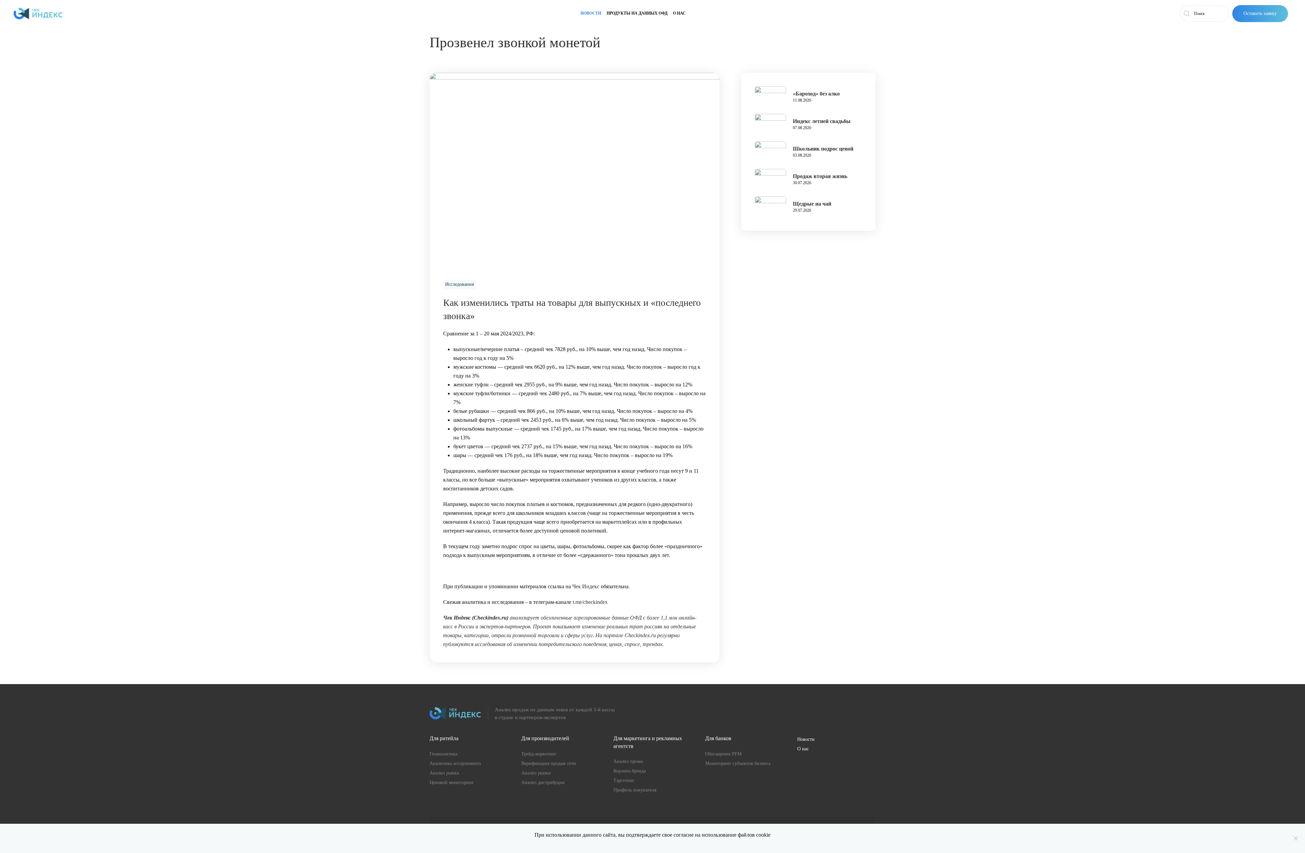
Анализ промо (628, 761)
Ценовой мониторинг (452, 782)
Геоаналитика (443, 753)
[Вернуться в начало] (38, 13)
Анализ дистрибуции (543, 782)
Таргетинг (623, 780)
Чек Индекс (585, 586)
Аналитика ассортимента (455, 763)
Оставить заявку (1260, 13)
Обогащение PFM (723, 753)
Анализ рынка (444, 773)
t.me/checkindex (590, 602)
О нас (679, 13)
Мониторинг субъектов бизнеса (737, 763)
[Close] (1295, 838)
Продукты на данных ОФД (637, 13)
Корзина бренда (629, 770)
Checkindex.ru (490, 618)
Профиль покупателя (634, 790)
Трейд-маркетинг (539, 753)
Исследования (459, 284)
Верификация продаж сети (548, 763)
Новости (590, 13)
